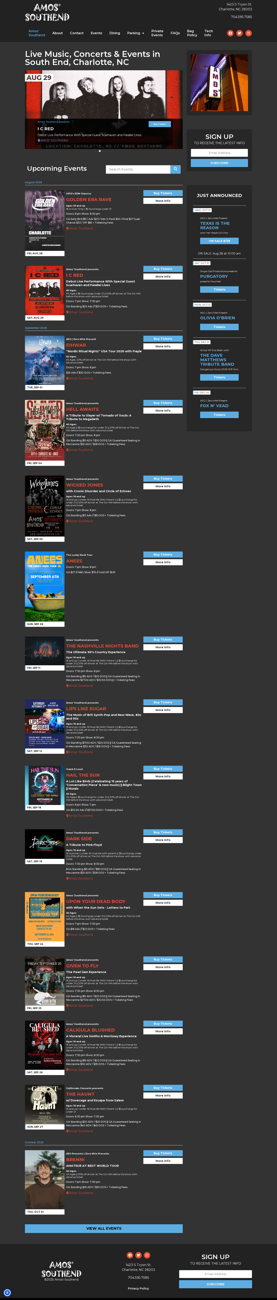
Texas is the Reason (215, 225)
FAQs (175, 33)
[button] (96, 151)
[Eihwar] (104, 109)
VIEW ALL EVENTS (103, 1228)
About (57, 33)
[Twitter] (239, 33)
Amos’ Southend (37, 33)
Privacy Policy (138, 1288)
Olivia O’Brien (217, 317)
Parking (133, 33)
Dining (115, 33)
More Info (163, 201)
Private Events (157, 33)
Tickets (219, 289)
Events (96, 33)
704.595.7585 (241, 17)
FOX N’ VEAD (214, 405)
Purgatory (214, 276)
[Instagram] (248, 33)
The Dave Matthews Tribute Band (217, 360)
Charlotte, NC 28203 (235, 9)
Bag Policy (192, 33)
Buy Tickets (160, 124)
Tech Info (208, 33)
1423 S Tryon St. (239, 4)
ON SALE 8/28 (219, 241)
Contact (77, 33)
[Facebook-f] (230, 33)
